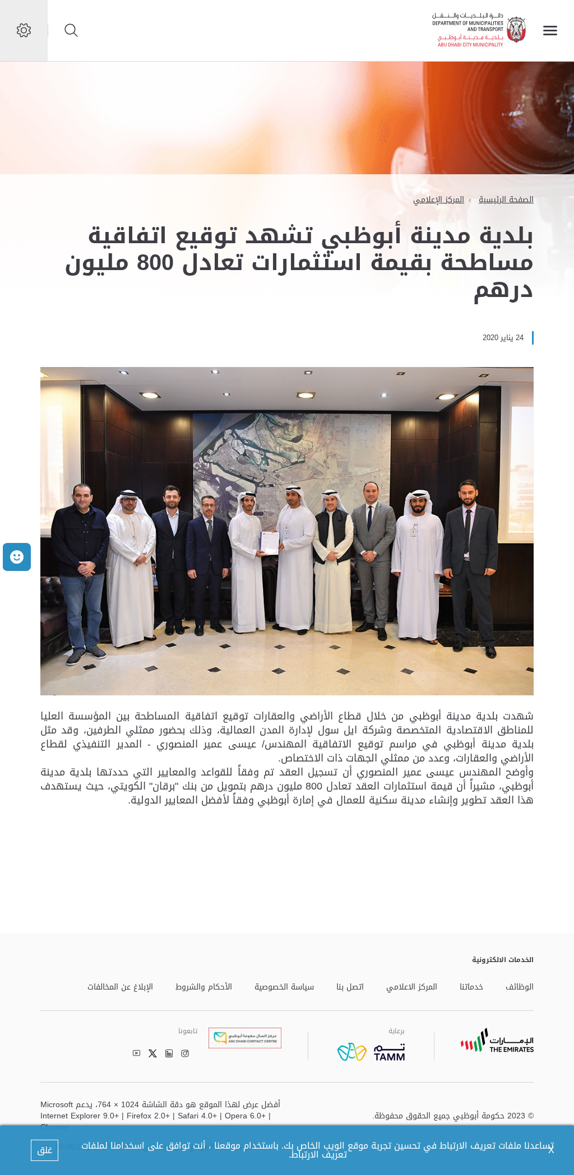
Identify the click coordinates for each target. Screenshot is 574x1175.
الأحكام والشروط (203, 987)
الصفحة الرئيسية (506, 199)
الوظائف (520, 987)
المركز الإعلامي (438, 199)
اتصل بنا (350, 987)
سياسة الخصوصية (284, 987)
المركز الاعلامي (411, 987)
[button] (17, 557)
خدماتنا (471, 987)
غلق (44, 1150)
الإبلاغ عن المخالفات (120, 987)
